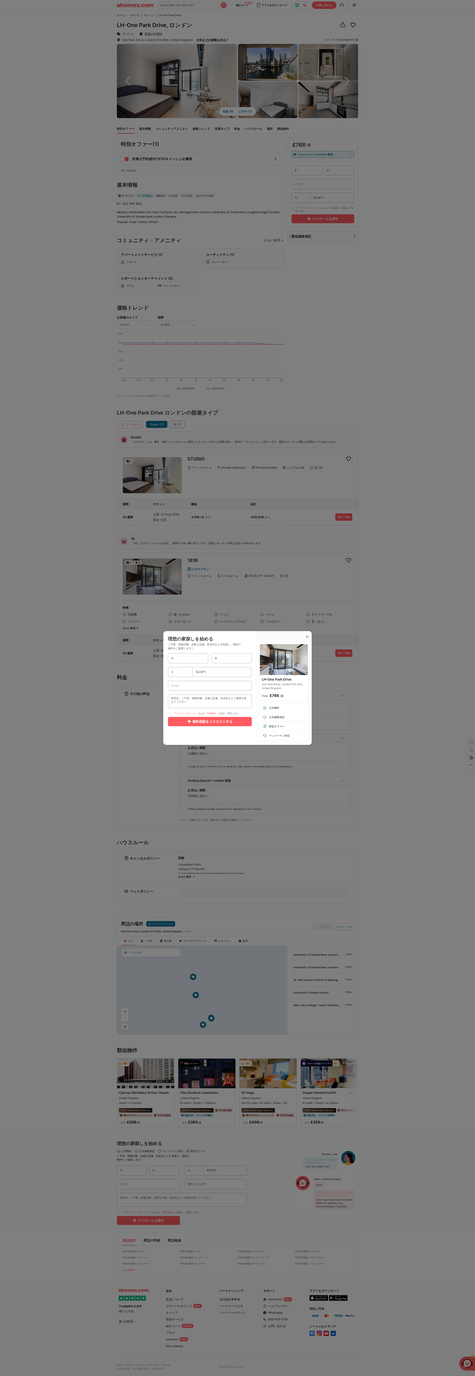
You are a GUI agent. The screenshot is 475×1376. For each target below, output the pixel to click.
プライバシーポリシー (185, 713)
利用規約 (211, 713)
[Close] (307, 637)
